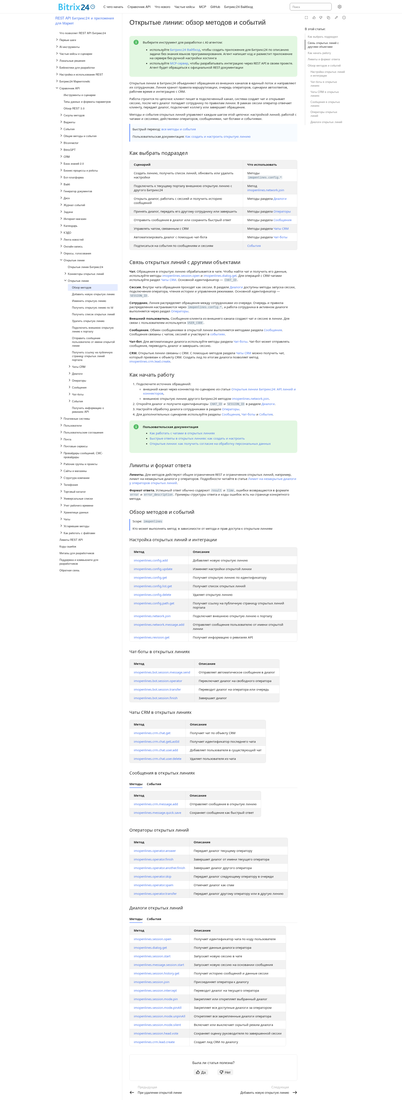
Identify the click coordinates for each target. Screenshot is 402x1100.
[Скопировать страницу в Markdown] (328, 18)
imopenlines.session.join (151, 982)
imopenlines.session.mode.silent (157, 1025)
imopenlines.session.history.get (156, 973)
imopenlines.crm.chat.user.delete (157, 758)
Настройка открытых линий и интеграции (328, 73)
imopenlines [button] (153, 521)
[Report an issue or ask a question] (344, 18)
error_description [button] (158, 494)
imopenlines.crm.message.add (156, 804)
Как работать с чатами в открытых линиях (182, 433)
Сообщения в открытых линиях (325, 104)
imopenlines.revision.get (151, 637)
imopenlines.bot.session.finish (156, 698)
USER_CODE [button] (195, 322)
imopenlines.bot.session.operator (158, 681)
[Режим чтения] (306, 18)
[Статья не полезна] (321, 18)
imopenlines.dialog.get (220, 275)
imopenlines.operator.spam (153, 885)
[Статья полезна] (314, 18)
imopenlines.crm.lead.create (149, 361)
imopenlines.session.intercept (155, 990)
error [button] (134, 494)
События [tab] (154, 784)
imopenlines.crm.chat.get (152, 733)
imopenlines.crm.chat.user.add (156, 750)
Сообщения (282, 220)
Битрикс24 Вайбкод (185, 49)
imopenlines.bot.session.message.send (162, 672)
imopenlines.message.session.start (159, 965)
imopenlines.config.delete (152, 594)
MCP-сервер (179, 63)
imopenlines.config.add (151, 560)
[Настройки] (339, 6)
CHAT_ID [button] (230, 280)
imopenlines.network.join (265, 190)
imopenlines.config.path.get (154, 603)
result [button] (216, 490)
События (254, 246)
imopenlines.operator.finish (153, 859)
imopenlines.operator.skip (152, 876)
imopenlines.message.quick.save (157, 812)
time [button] (230, 490)
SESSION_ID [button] (138, 295)
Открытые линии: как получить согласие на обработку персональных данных (210, 443)
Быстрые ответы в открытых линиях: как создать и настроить (197, 438)
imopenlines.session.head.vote (156, 1033)
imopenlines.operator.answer (155, 851)
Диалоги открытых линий (326, 122)
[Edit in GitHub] (336, 18)
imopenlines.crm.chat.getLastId (156, 741)
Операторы (282, 211)
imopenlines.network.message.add (159, 624)
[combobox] (310, 6)
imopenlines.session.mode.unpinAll (159, 1016)
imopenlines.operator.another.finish (159, 868)
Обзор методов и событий (324, 65)
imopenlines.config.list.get (153, 586)
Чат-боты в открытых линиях (324, 83)
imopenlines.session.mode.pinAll (158, 1007)
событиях (217, 334)
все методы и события (178, 129)
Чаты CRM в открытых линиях (325, 93)
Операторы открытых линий (324, 114)
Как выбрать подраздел (323, 36)
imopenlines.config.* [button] (265, 177)
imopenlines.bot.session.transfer (157, 689)
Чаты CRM (281, 228)
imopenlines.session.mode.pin (156, 999)
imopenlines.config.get (150, 577)
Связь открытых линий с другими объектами (323, 45)
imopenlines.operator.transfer (155, 893)
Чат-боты (280, 237)
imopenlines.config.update (153, 569)
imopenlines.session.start (152, 956)
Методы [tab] (136, 784)
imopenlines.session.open (181, 275)
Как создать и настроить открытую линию (218, 136)
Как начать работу (319, 53)
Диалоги (280, 198)
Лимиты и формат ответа (324, 59)
